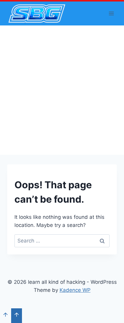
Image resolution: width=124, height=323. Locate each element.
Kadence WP (75, 290)
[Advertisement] (62, 90)
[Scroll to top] (5, 315)
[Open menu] (111, 13)
